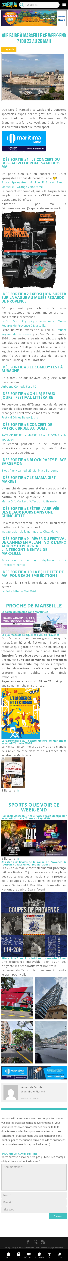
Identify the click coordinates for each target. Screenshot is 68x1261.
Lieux (60, 1257)
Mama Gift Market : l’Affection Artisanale (29, 501)
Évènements (28, 1257)
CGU (7, 1248)
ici (18, 790)
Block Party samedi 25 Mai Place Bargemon (30, 470)
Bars (49, 1257)
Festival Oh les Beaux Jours (19, 417)
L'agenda (8, 49)
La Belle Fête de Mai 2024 (18, 591)
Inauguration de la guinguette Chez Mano (29, 531)
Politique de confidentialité (22, 1248)
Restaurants (39, 1257)
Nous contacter (42, 1248)
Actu (18, 1257)
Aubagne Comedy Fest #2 (18, 386)
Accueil (8, 1257)
